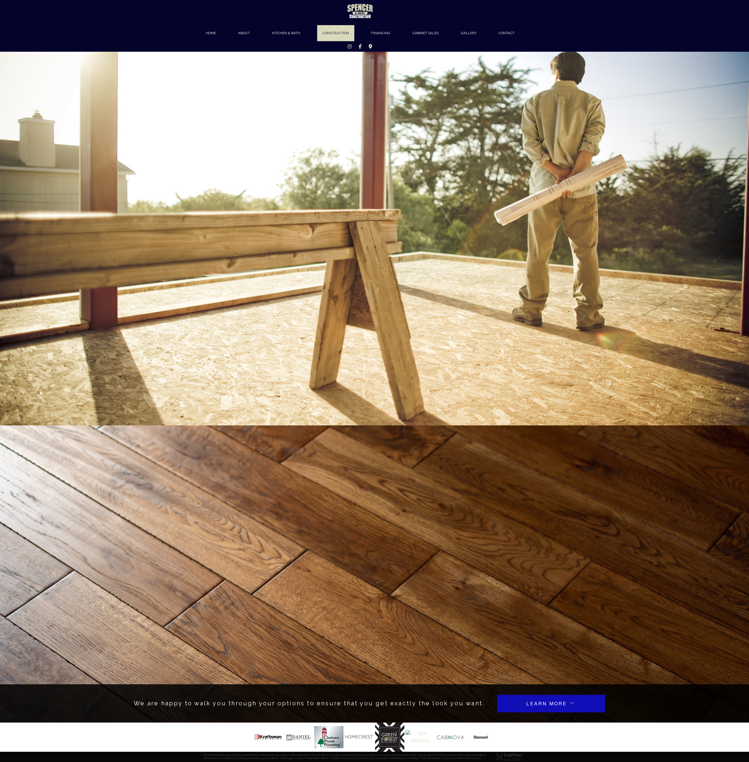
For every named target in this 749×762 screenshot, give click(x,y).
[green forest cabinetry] (389, 737)
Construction (335, 33)
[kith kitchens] (420, 737)
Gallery (468, 33)
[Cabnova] (450, 737)
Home (211, 33)
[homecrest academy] (359, 737)
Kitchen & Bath (286, 33)
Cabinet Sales (426, 33)
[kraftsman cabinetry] (268, 737)
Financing (380, 33)
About (244, 33)
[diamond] (481, 737)
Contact (506, 33)
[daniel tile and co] (298, 737)
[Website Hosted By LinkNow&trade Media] (509, 756)
